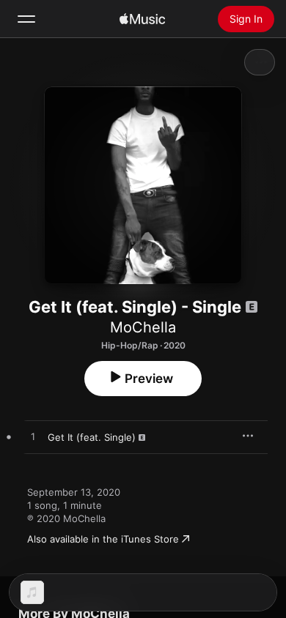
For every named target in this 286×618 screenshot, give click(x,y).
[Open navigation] (26, 19)
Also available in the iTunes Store (103, 539)
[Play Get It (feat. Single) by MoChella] (33, 437)
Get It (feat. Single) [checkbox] (92, 437)
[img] (142, 19)
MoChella (143, 327)
